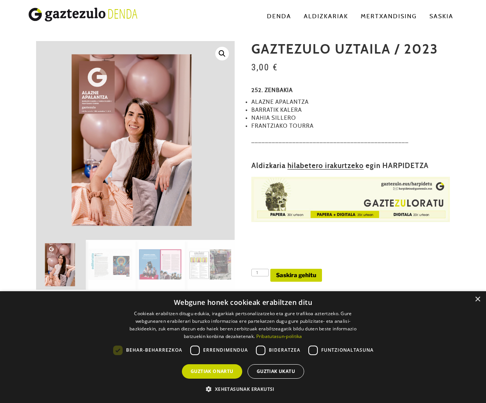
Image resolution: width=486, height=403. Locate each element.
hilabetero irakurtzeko (325, 166)
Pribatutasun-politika (279, 336)
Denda (279, 16)
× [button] (477, 299)
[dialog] (243, 347)
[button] (222, 53)
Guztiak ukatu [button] (276, 371)
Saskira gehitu (296, 275)
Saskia (441, 16)
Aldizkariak (326, 16)
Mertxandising (389, 16)
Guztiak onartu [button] (212, 371)
